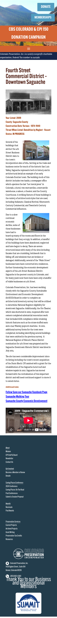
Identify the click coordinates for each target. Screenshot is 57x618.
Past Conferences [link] (12, 493)
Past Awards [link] (10, 511)
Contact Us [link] (9, 462)
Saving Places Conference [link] (14, 483)
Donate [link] (8, 476)
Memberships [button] (42, 17)
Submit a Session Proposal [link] (15, 497)
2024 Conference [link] (11, 486)
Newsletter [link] (9, 459)
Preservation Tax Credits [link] (14, 536)
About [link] (8, 448)
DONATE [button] (46, 7)
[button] (28, 48)
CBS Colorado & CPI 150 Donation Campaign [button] (28, 33)
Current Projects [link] (11, 525)
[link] (28, 113)
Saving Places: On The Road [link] (15, 490)
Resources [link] (9, 539)
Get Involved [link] (10, 469)
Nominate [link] (9, 507)
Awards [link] (8, 504)
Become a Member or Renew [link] (15, 472)
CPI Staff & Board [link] (11, 455)
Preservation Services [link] (13, 522)
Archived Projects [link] (11, 529)
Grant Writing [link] (10, 532)
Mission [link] (8, 451)
